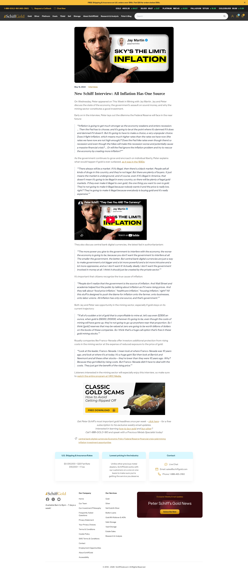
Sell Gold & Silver (112, 508)
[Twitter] (53, 499)
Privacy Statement (86, 520)
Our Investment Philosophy (90, 508)
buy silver (146, 428)
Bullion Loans (111, 513)
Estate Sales (111, 531)
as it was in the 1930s (133, 161)
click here (153, 421)
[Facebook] (47, 499)
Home (81, 499)
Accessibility (84, 557)
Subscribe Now (169, 512)
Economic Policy (116, 438)
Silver (150, 8)
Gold (127, 8)
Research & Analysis (114, 536)
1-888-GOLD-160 (16, 8)
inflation (83, 442)
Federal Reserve (132, 438)
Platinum (175, 8)
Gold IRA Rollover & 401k (116, 517)
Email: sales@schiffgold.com (173, 469)
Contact (82, 543)
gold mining (160, 438)
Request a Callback (42, 8)
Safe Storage (111, 522)
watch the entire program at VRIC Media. (99, 376)
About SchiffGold (86, 552)
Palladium (203, 8)
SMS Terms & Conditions (89, 538)
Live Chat (173, 464)
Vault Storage (111, 527)
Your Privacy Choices (87, 524)
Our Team (83, 503)
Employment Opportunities (90, 548)
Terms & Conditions (87, 529)
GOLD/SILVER (231, 8)
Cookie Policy (84, 534)
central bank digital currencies (93, 438)
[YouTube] (59, 499)
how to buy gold (127, 428)
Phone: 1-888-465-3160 (173, 474)
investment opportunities (99, 442)
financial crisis (147, 438)
